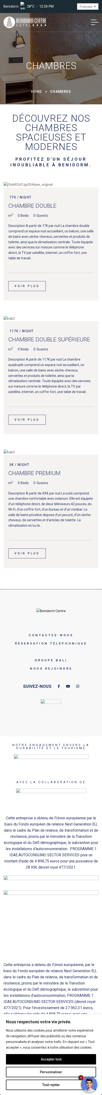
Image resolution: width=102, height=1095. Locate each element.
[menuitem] (87, 6)
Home (36, 91)
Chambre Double (32, 206)
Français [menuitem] (86, 7)
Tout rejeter (51, 1085)
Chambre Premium (34, 473)
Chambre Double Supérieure (49, 339)
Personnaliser (51, 1072)
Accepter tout (51, 1059)
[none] (87, 6)
